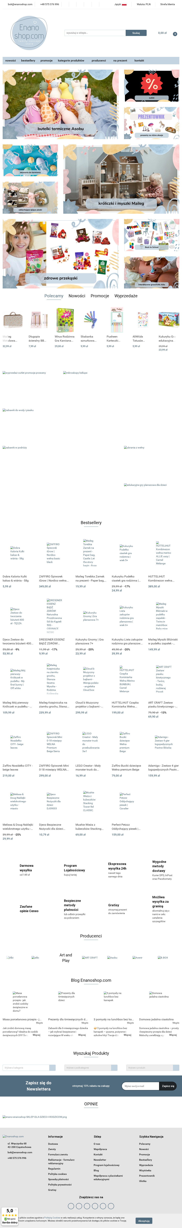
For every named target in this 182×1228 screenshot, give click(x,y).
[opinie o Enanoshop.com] (35, 1116)
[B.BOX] (141, 957)
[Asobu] (91, 957)
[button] (55, 1137)
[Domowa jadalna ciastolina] (159, 1003)
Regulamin (54, 1168)
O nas (97, 1143)
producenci (99, 60)
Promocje (144, 1154)
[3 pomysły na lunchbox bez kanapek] (114, 1003)
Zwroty (52, 1149)
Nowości (144, 1149)
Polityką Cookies (52, 1217)
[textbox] (26, 1068)
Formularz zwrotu (58, 1154)
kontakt (139, 60)
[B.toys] (166, 957)
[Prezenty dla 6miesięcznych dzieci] (68, 1003)
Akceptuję (144, 1220)
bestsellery (28, 60)
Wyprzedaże (146, 1165)
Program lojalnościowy (106, 1165)
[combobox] (29, 1068)
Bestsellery (145, 1159)
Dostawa (53, 1143)
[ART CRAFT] (65, 957)
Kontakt (98, 1154)
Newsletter (100, 1159)
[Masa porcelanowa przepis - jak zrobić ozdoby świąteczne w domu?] (23, 1003)
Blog (96, 1170)
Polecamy (144, 1143)
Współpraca (100, 1149)
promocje (47, 60)
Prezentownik (147, 1175)
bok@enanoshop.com (20, 1152)
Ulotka (142, 1181)
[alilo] (15, 957)
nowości (10, 60)
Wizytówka (145, 1170)
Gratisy (52, 1189)
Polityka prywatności (60, 1184)
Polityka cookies (57, 1174)
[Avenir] (116, 957)
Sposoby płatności (58, 1179)
